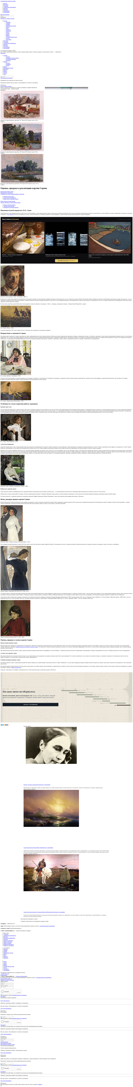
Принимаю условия (14, 995)
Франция (8, 60)
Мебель (5, 965)
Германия (8, 64)
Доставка (5, 939)
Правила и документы (8, 945)
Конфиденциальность (8, 944)
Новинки (5, 949)
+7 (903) (5, 973)
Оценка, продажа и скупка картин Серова (10, 202)
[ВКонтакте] (1, 725)
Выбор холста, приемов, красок (10, 199)
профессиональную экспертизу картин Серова (27, 646)
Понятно (40, 1084)
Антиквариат (6, 970)
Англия (8, 56)
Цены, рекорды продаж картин (8, 201)
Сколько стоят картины (8, 206)
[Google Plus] (7, 725)
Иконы (5, 964)
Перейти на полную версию (7, 980)
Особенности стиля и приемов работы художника (12, 194)
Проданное (6, 969)
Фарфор (5, 951)
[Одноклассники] (4, 725)
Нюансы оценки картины (9, 204)
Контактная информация (9, 938)
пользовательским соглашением (47, 926)
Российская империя (11, 59)
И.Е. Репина (10, 214)
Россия (7, 65)
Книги (4, 961)
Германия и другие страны (12, 58)
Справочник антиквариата (9, 935)
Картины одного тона (8, 196)
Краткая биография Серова (7, 191)
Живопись (3, 53)
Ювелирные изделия (8, 952)
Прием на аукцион (7, 941)
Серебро (5, 950)
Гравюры (5, 956)
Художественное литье (8, 966)
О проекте (5, 934)
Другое (5, 967)
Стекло (5, 962)
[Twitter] (3, 725)
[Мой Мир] (6, 725)
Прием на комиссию (16, 667)
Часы (4, 955)
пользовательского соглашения (19, 995)
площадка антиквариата (21, 976)
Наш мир (5, 936)
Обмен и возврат (7, 943)
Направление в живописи (7, 192)
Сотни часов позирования (9, 197)
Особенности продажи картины (10, 207)
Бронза (5, 954)
